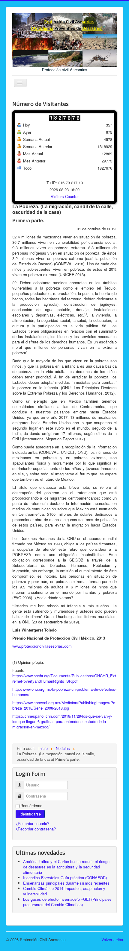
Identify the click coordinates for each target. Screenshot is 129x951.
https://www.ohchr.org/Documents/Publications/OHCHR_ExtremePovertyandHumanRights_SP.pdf (64, 678)
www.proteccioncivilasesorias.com (42, 646)
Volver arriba (112, 939)
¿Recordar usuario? (32, 823)
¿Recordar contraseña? (36, 829)
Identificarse (30, 814)
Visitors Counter (65, 196)
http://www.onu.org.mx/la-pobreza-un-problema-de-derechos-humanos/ (64, 691)
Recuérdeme (31, 805)
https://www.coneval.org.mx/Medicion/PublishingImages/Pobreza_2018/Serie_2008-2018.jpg (63, 705)
